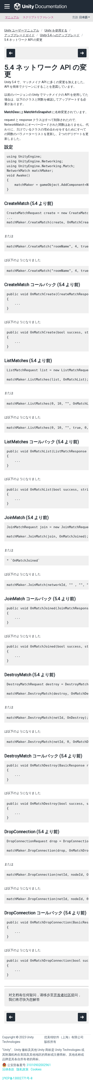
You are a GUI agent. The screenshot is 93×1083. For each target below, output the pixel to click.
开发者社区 (62, 995)
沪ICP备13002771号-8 (17, 1078)
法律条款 (8, 1069)
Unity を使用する (56, 30)
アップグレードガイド (19, 35)
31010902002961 (39, 1065)
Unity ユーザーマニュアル (21, 30)
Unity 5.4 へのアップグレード (60, 35)
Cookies (36, 1069)
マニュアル (12, 17)
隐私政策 (22, 1069)
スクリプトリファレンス (38, 17)
